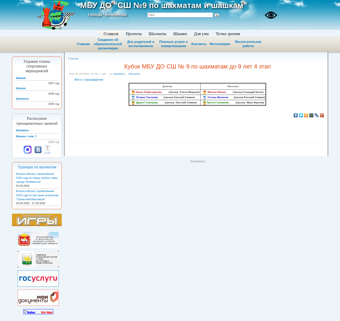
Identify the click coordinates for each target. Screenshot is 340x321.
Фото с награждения (88, 79)
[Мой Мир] (311, 115)
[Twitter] (301, 115)
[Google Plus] (322, 115)
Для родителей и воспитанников (140, 44)
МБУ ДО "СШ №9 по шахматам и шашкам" (163, 5)
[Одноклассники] (306, 115)
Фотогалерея (220, 44)
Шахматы (119, 73)
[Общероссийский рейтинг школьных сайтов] (47, 152)
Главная (83, 44)
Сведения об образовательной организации (108, 44)
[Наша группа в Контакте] (38, 152)
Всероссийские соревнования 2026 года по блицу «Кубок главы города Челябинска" (37, 177)
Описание (134, 73)
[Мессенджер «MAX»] (27, 152)
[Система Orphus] (38, 310)
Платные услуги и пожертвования (173, 44)
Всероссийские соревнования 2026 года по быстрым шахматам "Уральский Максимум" (37, 195)
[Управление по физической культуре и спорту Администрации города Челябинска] (38, 258)
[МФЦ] (38, 297)
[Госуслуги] (38, 277)
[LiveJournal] (316, 115)
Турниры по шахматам (37, 167)
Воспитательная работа (248, 44)
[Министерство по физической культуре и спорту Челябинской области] (38, 239)
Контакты (199, 44)
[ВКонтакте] (295, 115)
